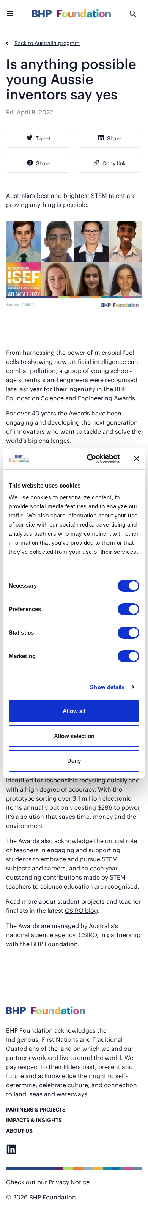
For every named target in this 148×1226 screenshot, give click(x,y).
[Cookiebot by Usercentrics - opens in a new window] (90, 459)
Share (114, 138)
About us (19, 1130)
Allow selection (74, 736)
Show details (107, 687)
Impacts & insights (34, 1120)
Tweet (43, 138)
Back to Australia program (47, 43)
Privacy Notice (69, 1181)
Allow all (74, 711)
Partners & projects (36, 1109)
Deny (74, 760)
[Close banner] (136, 458)
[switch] (128, 609)
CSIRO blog (81, 910)
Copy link (114, 163)
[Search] (135, 13)
